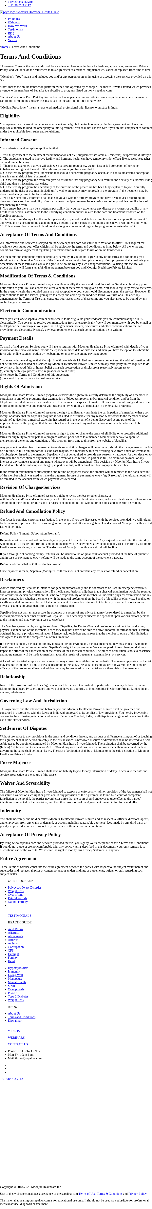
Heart (11, 961)
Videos (12, 40)
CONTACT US (18, 1044)
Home (5, 47)
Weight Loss (16, 891)
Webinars (14, 22)
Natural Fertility (18, 901)
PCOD (12, 993)
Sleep (11, 985)
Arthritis (13, 939)
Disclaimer (14, 1020)
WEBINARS (16, 1037)
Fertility (13, 957)
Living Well (15, 975)
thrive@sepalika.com (21, 1)
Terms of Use (87, 1193)
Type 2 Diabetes (18, 996)
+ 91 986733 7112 (19, 5)
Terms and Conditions (21, 1017)
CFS (11, 950)
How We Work (17, 26)
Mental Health (17, 982)
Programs (14, 18)
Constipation (16, 947)
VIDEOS (14, 1031)
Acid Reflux (15, 929)
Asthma (13, 943)
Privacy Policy (137, 1193)
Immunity (14, 971)
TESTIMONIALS (19, 915)
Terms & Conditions (109, 1193)
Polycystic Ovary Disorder (24, 887)
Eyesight (13, 954)
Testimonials (16, 29)
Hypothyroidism (18, 968)
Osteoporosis (16, 989)
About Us (14, 36)
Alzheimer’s (15, 936)
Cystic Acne (15, 894)
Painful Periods (17, 898)
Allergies (13, 932)
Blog (11, 33)
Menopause (15, 978)
